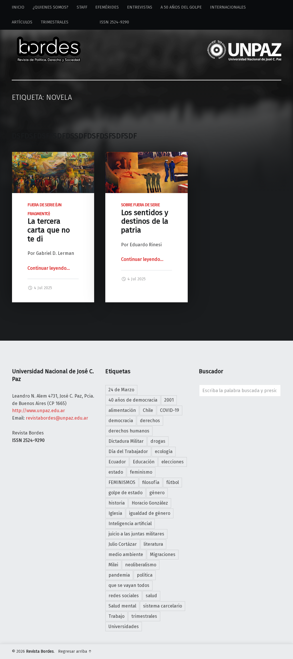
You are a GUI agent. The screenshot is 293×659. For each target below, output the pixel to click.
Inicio (18, 7)
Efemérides (107, 7)
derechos (150, 420)
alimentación (122, 410)
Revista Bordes (40, 651)
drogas (158, 441)
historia (116, 503)
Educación (144, 462)
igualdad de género (149, 513)
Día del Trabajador (128, 451)
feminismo (141, 472)
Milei (113, 564)
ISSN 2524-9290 (103, 22)
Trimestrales (54, 22)
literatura (153, 544)
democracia (120, 420)
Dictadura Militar (126, 441)
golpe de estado (125, 492)
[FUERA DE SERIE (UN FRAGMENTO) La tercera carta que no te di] (53, 155)
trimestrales (144, 616)
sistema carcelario (162, 606)
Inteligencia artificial (130, 523)
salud (151, 595)
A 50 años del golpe (181, 7)
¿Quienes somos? (50, 7)
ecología (164, 451)
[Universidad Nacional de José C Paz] (280, 650)
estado (115, 472)
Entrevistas (139, 7)
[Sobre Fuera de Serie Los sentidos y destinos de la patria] (146, 155)
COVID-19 (169, 410)
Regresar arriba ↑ (75, 651)
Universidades (123, 626)
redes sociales (123, 595)
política (145, 575)
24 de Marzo (121, 389)
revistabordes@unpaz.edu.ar (57, 418)
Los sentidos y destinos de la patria (144, 218)
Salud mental (122, 606)
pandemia (119, 575)
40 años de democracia (132, 400)
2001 (169, 400)
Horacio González (150, 503)
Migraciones (162, 554)
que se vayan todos (128, 585)
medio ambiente (125, 554)
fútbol (172, 482)
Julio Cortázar (122, 544)
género (157, 492)
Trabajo (116, 616)
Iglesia (115, 513)
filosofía (150, 482)
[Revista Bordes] (49, 41)
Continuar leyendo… (48, 268)
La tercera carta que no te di (48, 222)
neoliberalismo (140, 564)
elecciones (172, 462)
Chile (148, 410)
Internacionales (228, 7)
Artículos (22, 22)
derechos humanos (128, 431)
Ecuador (117, 462)
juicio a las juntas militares (136, 534)
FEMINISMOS (121, 482)
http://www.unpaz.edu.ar (38, 410)
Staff (82, 7)
